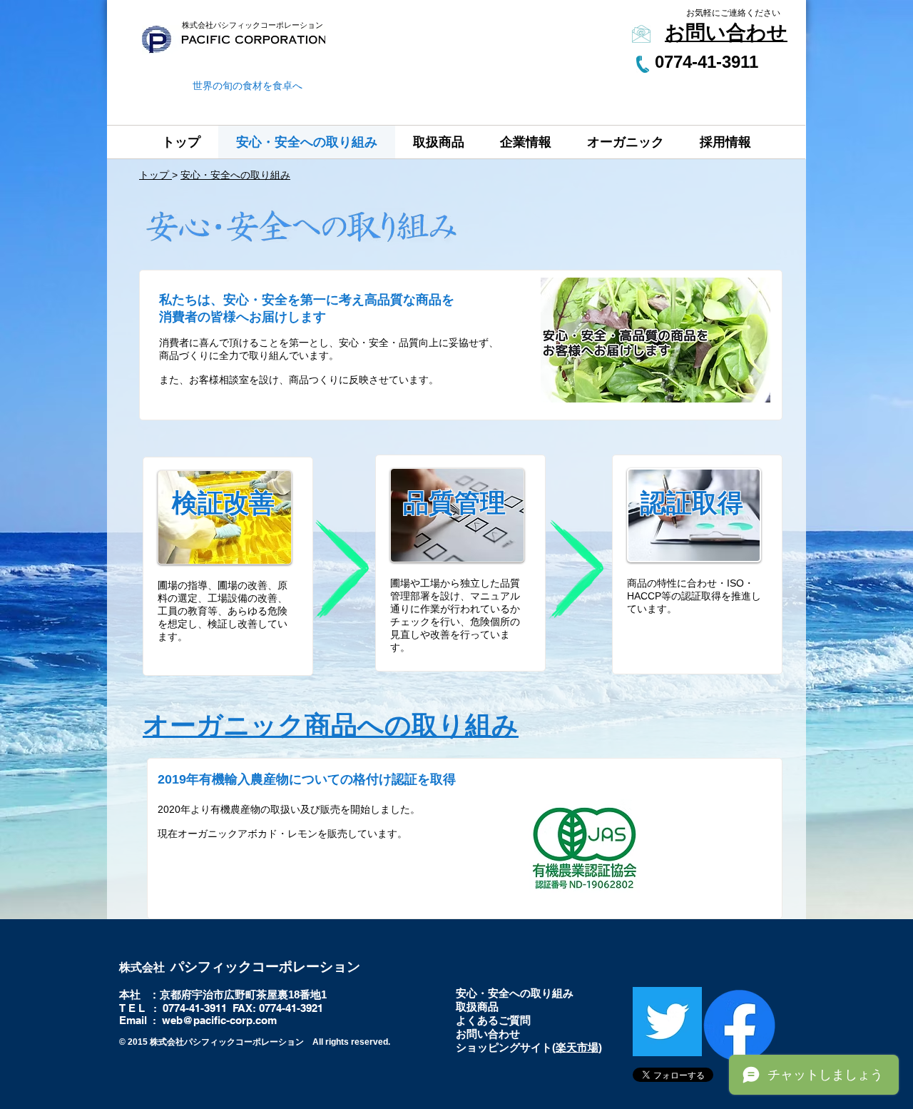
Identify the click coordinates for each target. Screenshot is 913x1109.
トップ (155, 175)
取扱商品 (477, 1007)
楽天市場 (577, 1047)
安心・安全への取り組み (235, 175)
